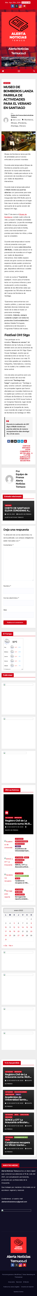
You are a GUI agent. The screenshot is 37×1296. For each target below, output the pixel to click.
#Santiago (14, 126)
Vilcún (18, 878)
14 (23, 927)
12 (14, 927)
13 (18, 927)
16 (31, 927)
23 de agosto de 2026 (15, 827)
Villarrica (19, 892)
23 (31, 931)
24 (6, 935)
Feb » (11, 946)
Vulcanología (20, 894)
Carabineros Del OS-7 (22, 876)
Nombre (7, 586)
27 (18, 935)
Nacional (19, 1282)
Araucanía (11, 1282)
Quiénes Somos (18, 1291)
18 (10, 931)
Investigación (20, 843)
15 (27, 927)
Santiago (7, 83)
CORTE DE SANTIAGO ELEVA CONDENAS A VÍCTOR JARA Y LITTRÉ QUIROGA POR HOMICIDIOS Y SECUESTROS (25, 453)
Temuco (18, 846)
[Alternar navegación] (19, 71)
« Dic (5, 946)
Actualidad (9, 817)
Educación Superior (21, 841)
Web (5, 610)
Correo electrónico (11, 598)
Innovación (18, 817)
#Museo (14, 123)
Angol (26, 857)
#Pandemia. (22, 123)
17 (6, 931)
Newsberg (30, 1274)
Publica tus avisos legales (11, 1287)
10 (6, 927)
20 (18, 931)
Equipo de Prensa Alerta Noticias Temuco (22, 116)
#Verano (22, 126)
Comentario (8, 545)
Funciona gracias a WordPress (12, 1274)
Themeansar (18, 1277)
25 (10, 935)
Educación (19, 862)
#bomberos (28, 120)
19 (14, 931)
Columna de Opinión (27, 1287)
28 (23, 935)
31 (6, 940)
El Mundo (26, 1282)
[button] (34, 71)
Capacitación (20, 860)
